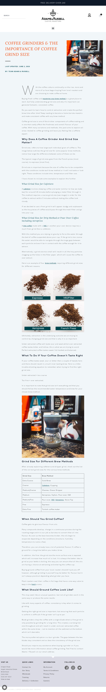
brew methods (50, 263)
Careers (46, 681)
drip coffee (27, 226)
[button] (53, 28)
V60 (45, 226)
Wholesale (26, 674)
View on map (5, 679)
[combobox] (14, 16)
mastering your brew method (54, 99)
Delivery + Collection (30, 681)
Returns (46, 677)
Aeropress (59, 500)
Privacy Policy (48, 674)
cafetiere (26, 189)
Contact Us (26, 667)
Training (25, 677)
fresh (34, 584)
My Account (47, 667)
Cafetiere (45, 485)
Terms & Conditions (51, 670)
